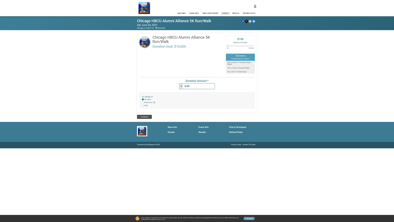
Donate (225, 13)
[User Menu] (255, 6)
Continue (144, 117)
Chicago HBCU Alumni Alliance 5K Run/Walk (174, 21)
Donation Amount (197, 80)
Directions (161, 28)
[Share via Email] (250, 21)
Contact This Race (249, 145)
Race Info (182, 13)
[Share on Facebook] (242, 21)
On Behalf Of (147, 97)
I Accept (249, 218)
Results (235, 13)
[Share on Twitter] (246, 21)
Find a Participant (210, 13)
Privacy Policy (236, 145)
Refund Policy (249, 13)
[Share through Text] (253, 21)
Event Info (194, 13)
